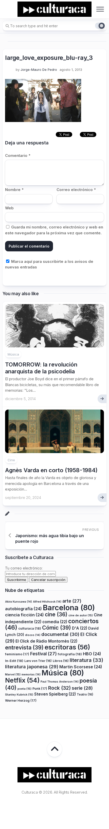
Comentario (17, 155)
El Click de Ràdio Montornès (46, 641)
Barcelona (69, 607)
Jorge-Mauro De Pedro (39, 69)
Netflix (22, 680)
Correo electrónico (76, 189)
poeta (24, 688)
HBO (92, 653)
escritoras (67, 647)
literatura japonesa (31, 666)
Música (13, 354)
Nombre (14, 189)
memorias (31, 674)
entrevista (24, 647)
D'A (79, 628)
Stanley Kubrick (19, 694)
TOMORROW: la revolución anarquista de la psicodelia (41, 367)
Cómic (56, 627)
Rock (59, 688)
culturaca (29, 628)
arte (71, 601)
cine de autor (80, 615)
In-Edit (14, 661)
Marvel (13, 674)
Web (9, 208)
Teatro (85, 694)
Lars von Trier (38, 661)
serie (82, 688)
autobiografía (23, 608)
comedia (54, 621)
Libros (61, 661)
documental (60, 634)
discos (32, 635)
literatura (86, 660)
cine (56, 614)
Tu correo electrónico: (24, 568)
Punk (39, 688)
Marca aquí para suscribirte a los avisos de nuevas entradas (49, 264)
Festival (43, 653)
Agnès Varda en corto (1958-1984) (51, 470)
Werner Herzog (21, 700)
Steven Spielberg (55, 694)
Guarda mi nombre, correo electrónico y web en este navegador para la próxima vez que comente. (54, 230)
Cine (11, 460)
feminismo (17, 654)
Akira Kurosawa (18, 601)
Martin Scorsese (80, 666)
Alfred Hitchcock (47, 601)
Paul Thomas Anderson (60, 681)
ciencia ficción (24, 614)
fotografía (70, 654)
